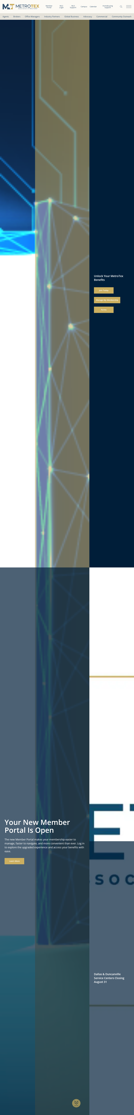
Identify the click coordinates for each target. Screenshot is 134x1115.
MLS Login (61, 7)
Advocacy (87, 16)
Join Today (103, 290)
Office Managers (32, 16)
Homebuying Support (108, 7)
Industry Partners (52, 16)
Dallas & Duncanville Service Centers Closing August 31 (109, 978)
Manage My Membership (107, 300)
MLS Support (73, 7)
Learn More (14, 861)
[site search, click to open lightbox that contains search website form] (121, 6)
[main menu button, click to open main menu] (128, 6)
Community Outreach (121, 16)
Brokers (16, 16)
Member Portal (49, 7)
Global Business (71, 16)
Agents (6, 16)
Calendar (93, 6)
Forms (104, 309)
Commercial (101, 16)
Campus (84, 6)
